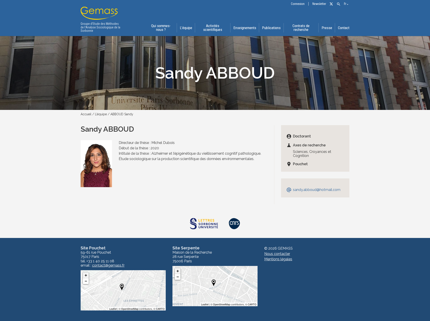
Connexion (298, 4)
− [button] (86, 281)
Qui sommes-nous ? (161, 28)
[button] (338, 4)
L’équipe (186, 28)
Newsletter (319, 4)
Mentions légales (278, 259)
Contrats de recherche (301, 28)
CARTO (160, 308)
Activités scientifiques (212, 28)
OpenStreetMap (129, 308)
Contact (343, 28)
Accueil (86, 114)
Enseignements (244, 28)
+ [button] (86, 275)
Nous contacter (277, 254)
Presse (327, 28)
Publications (271, 28)
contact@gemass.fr (108, 265)
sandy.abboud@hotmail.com (313, 190)
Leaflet (113, 308)
